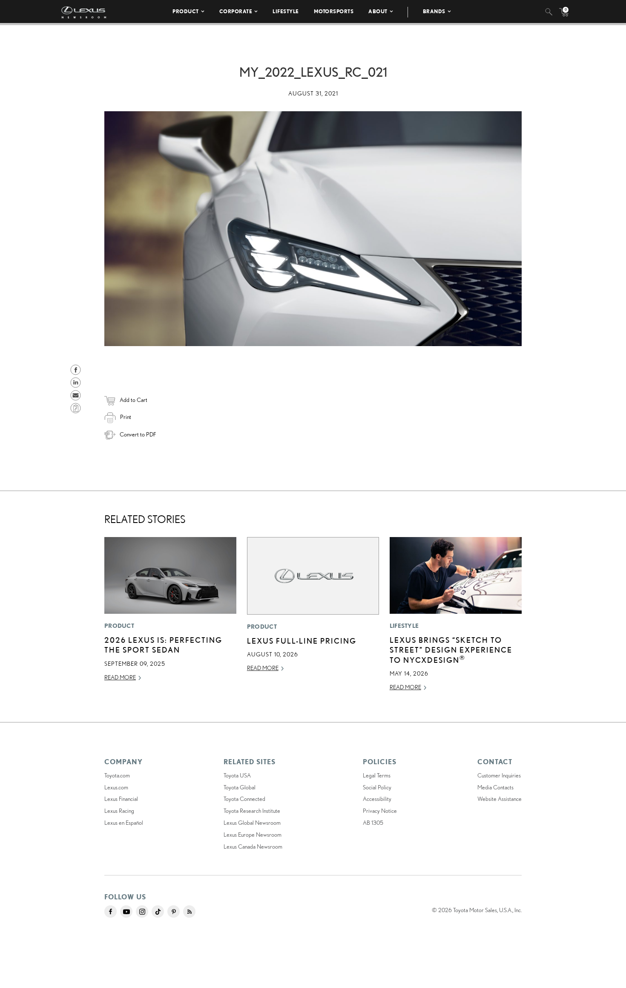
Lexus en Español (123, 822)
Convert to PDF (138, 434)
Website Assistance (499, 798)
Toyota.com (117, 775)
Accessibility (377, 798)
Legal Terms (377, 775)
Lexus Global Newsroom (252, 822)
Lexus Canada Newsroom (253, 846)
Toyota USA (237, 775)
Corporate (236, 11)
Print (125, 416)
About (378, 11)
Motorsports (334, 11)
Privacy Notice (380, 810)
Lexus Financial (121, 798)
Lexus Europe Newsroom (252, 834)
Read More (120, 677)
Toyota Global (240, 787)
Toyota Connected (244, 798)
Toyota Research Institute (252, 810)
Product (185, 11)
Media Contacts (495, 787)
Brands (434, 11)
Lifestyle (286, 11)
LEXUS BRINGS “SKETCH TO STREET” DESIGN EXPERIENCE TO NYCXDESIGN (451, 650)
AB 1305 (373, 822)
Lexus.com (116, 787)
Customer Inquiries (499, 775)
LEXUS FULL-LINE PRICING (301, 640)
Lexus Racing (119, 810)
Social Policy (377, 787)
